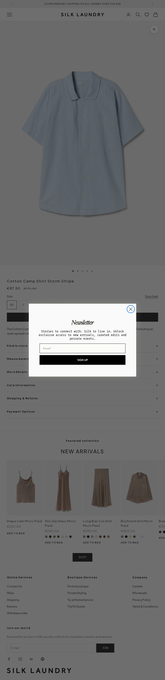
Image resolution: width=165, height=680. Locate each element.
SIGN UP (82, 360)
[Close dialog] (130, 309)
